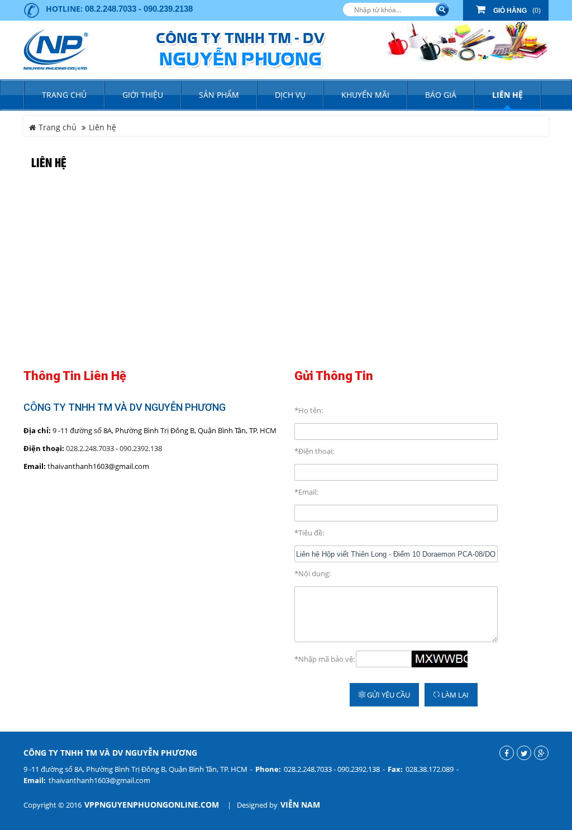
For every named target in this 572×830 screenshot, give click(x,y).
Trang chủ (64, 94)
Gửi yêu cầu (387, 695)
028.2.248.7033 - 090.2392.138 (114, 448)
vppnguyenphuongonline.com (151, 805)
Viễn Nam (300, 805)
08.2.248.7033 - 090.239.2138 (139, 8)
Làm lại (454, 695)
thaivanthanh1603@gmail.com (99, 780)
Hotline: (64, 8)
